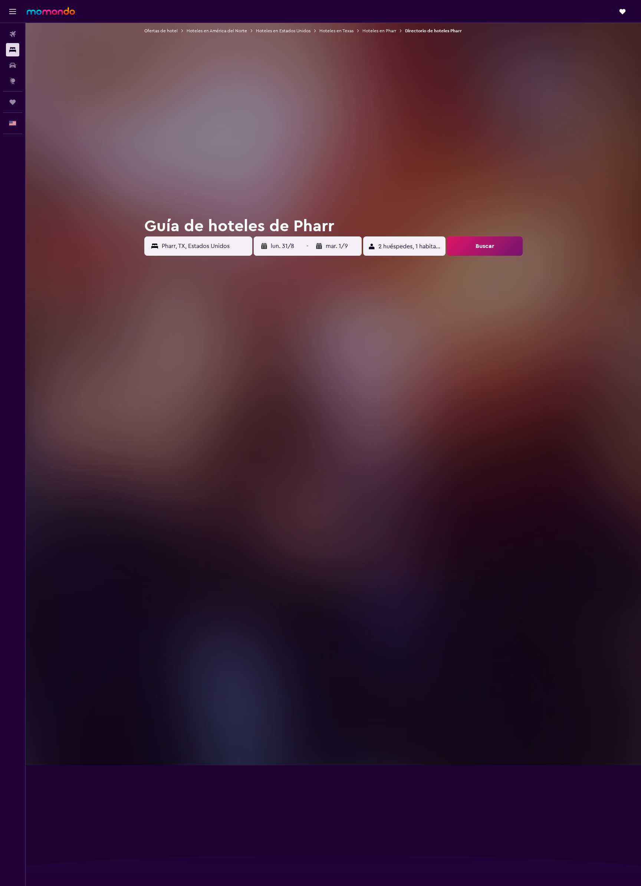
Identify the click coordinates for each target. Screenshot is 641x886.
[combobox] (205, 246)
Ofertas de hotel (161, 31)
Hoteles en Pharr (379, 31)
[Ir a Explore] (12, 80)
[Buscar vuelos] (12, 34)
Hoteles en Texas (336, 31)
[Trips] (12, 102)
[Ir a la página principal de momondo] (51, 11)
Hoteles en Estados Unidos (283, 31)
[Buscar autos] (12, 65)
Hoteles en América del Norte (217, 31)
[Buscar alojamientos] (12, 49)
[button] (12, 11)
